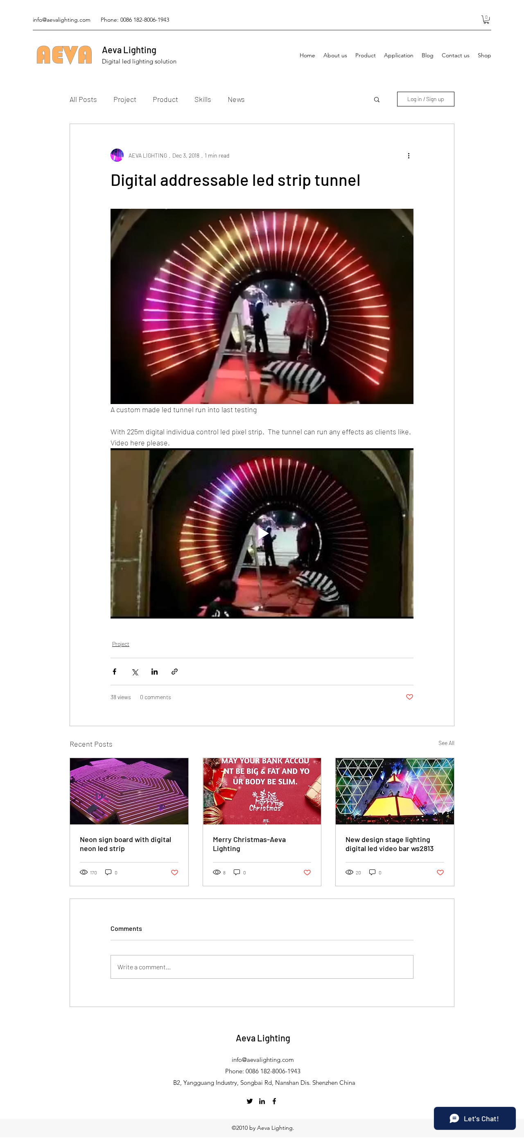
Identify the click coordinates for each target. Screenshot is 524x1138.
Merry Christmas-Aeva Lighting (249, 844)
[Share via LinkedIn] (154, 671)
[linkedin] (262, 1101)
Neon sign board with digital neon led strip (125, 844)
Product (165, 99)
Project (124, 99)
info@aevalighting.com (61, 19)
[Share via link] (174, 671)
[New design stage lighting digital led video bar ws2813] (395, 791)
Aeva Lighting (129, 49)
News (236, 99)
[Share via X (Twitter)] (134, 671)
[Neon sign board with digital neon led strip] (129, 791)
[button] (486, 20)
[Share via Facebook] (114, 671)
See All (446, 742)
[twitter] (250, 1101)
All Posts (83, 99)
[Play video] (262, 533)
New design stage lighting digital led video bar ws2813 (390, 844)
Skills (202, 99)
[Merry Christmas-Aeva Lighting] (262, 791)
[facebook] (274, 1101)
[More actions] (408, 155)
